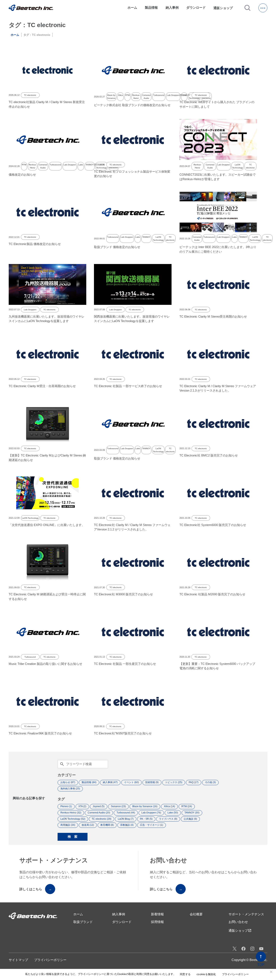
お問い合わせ (238, 922)
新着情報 (157, 914)
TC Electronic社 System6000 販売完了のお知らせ (212, 525)
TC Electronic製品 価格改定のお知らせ (35, 244)
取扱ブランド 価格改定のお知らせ (117, 247)
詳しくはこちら (35, 889)
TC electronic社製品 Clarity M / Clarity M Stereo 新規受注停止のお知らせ (47, 104)
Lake (80, 165)
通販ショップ (224, 8)
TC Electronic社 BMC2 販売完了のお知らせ (208, 455)
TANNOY (89, 165)
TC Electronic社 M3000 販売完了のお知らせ (123, 594)
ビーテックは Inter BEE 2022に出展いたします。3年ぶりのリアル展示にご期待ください (217, 249)
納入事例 (172, 7)
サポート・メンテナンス (246, 914)
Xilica (120, 95)
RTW (127, 95)
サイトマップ (18, 960)
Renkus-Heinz (136, 96)
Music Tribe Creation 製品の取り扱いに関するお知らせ (45, 663)
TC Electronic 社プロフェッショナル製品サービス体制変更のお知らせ (132, 174)
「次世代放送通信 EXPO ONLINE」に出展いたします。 (47, 525)
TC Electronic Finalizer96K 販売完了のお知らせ (40, 733)
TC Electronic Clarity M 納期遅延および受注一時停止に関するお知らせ (47, 596)
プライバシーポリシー (50, 960)
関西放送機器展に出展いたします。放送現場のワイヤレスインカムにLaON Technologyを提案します (132, 319)
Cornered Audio (146, 96)
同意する (185, 974)
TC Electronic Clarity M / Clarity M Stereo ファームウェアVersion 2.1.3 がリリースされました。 (217, 388)
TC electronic (30, 95)
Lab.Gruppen (173, 95)
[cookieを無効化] (271, 972)
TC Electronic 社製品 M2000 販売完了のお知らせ (212, 594)
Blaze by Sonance (111, 96)
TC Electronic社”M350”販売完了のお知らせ (123, 733)
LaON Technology (237, 166)
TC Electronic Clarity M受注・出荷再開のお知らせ (42, 386)
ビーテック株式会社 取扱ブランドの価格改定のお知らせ (132, 105)
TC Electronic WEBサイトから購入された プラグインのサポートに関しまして (216, 104)
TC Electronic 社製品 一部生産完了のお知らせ (125, 663)
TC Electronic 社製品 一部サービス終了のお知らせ (128, 386)
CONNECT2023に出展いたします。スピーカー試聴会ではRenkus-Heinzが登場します (217, 177)
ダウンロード (196, 7)
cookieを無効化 (206, 974)
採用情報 (157, 922)
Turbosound (158, 95)
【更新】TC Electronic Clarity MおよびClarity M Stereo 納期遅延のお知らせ (47, 458)
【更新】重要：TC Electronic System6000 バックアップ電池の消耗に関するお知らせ (217, 666)
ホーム (132, 7)
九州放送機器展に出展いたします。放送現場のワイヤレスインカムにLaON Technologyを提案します (46, 319)
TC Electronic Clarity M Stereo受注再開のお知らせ (213, 316)
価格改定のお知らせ (22, 174)
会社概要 (196, 914)
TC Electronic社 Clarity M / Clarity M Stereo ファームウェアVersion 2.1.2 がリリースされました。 (132, 527)
